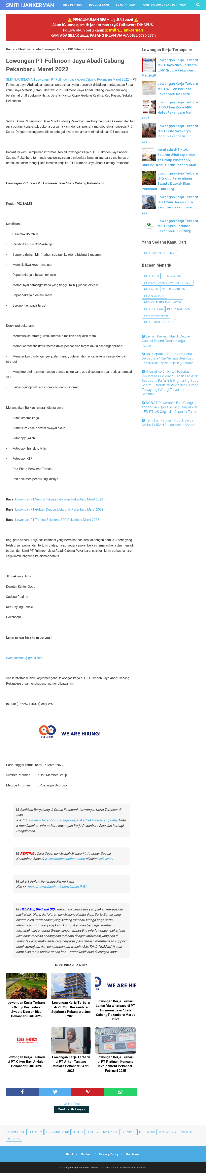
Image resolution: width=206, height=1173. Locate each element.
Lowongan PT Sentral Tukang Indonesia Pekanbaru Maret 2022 (59, 499)
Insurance (110, 1132)
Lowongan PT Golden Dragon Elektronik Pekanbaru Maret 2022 (59, 509)
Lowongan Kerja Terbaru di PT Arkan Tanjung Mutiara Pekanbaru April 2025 (71, 1064)
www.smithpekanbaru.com (65, 859)
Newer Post (71, 1104)
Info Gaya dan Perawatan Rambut (168, 282)
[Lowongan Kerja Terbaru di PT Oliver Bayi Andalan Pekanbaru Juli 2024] (26, 1040)
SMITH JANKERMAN (30, 5)
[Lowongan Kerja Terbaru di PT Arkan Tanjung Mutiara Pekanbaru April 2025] (71, 1040)
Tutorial (14, 1138)
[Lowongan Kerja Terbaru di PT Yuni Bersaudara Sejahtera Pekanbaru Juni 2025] (71, 986)
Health (78, 1132)
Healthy (92, 1132)
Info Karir (151, 289)
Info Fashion (172, 275)
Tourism (186, 1132)
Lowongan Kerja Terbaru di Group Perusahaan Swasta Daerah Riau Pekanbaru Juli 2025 (26, 1009)
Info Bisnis (151, 275)
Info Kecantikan (173, 289)
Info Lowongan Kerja (159, 252)
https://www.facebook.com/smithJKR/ (57, 887)
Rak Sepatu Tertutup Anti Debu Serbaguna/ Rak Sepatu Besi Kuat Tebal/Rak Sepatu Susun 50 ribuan (168, 358)
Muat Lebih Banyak (71, 1109)
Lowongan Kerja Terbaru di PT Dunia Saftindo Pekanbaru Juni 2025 (178, 226)
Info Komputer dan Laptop (162, 302)
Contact (86, 1154)
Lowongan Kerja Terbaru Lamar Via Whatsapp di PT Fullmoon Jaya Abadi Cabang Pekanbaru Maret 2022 (115, 1010)
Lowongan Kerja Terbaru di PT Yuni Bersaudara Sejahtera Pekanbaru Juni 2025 (71, 1009)
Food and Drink (57, 1132)
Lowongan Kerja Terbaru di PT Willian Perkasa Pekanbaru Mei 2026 (178, 89)
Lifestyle (128, 1132)
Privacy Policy (108, 1154)
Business (35, 1132)
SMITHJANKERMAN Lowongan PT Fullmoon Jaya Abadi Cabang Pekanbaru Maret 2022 (67, 79)
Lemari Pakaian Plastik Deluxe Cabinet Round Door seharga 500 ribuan (167, 340)
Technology (167, 1132)
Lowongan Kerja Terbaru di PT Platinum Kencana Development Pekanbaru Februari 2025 (115, 1064)
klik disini (106, 859)
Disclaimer (133, 1154)
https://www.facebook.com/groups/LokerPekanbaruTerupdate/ (70, 820)
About (69, 1154)
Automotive (16, 1132)
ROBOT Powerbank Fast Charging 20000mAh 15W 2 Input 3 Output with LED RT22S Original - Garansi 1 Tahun (170, 407)
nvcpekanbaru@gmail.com (24, 658)
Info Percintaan (178, 308)
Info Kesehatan (154, 295)
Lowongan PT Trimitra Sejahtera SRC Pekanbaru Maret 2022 (57, 520)
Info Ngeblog (153, 308)
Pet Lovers (147, 1132)
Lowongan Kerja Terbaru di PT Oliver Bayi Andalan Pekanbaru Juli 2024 (26, 1061)
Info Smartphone (156, 315)
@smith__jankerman (124, 30)
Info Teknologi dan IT (159, 322)
